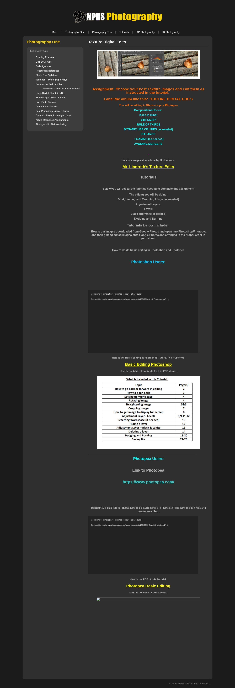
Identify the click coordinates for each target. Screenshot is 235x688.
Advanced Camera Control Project (61, 88)
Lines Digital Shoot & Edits (50, 93)
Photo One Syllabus (46, 75)
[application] (143, 321)
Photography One (75, 32)
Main (54, 32)
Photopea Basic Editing (148, 586)
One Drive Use (44, 61)
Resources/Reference (47, 70)
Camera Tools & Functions (50, 84)
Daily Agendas (43, 66)
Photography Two (102, 32)
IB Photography (171, 32)
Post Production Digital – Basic (52, 111)
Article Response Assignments (52, 119)
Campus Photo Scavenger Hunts (53, 115)
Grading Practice (45, 57)
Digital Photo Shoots (47, 106)
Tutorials (124, 32)
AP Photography (145, 32)
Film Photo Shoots (46, 102)
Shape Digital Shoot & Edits (50, 97)
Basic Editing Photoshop (148, 364)
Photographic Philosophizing (51, 124)
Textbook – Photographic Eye (51, 79)
